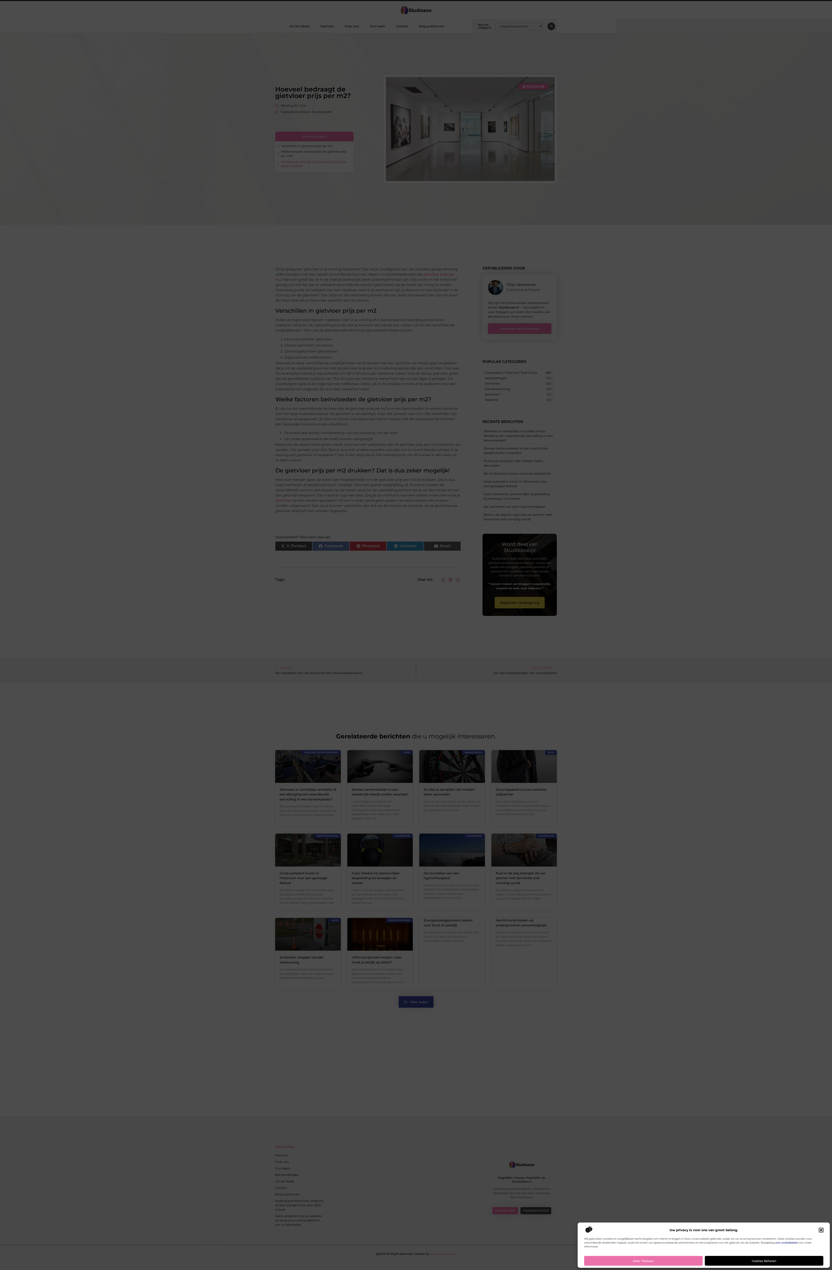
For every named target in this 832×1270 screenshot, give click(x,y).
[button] (821, 1230)
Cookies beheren (764, 1261)
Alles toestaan (643, 1261)
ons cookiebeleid (786, 1242)
